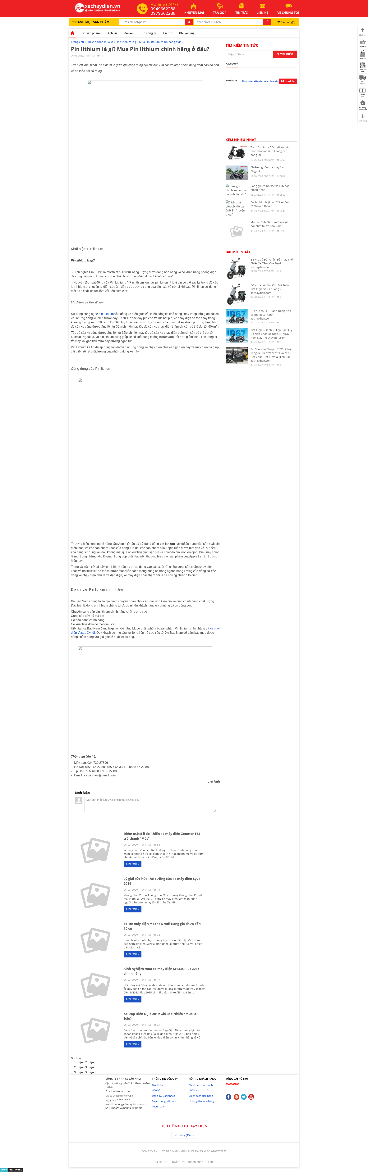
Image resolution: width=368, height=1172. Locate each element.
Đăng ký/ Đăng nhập (163, 1095)
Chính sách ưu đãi (199, 1090)
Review (129, 33)
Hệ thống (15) (182, 1135)
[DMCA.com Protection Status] (11, 1169)
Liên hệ (156, 1090)
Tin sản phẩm (90, 33)
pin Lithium (106, 314)
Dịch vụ (112, 33)
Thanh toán (158, 1106)
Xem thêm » (132, 864)
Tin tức (167, 33)
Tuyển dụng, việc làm (164, 1101)
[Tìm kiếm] (189, 22)
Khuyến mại (187, 33)
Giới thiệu (157, 1085)
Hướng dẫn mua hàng (201, 1101)
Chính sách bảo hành (201, 1085)
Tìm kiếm (286, 54)
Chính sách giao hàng (201, 1095)
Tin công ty (148, 33)
